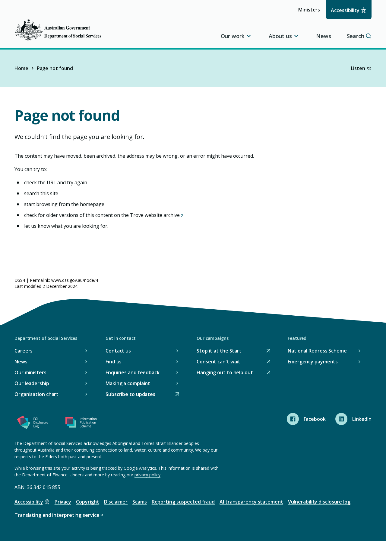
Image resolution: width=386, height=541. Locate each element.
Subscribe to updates (130, 394)
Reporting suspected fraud (183, 501)
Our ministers (30, 372)
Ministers (311, 12)
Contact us (118, 350)
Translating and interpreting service (56, 515)
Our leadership (31, 383)
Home (21, 68)
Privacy (63, 501)
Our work (233, 36)
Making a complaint (128, 383)
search (31, 193)
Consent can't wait (218, 362)
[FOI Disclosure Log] (32, 423)
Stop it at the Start (219, 351)
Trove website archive (156, 215)
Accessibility (345, 10)
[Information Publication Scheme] (81, 423)
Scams (139, 501)
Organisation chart (36, 394)
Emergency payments (313, 361)
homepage (92, 204)
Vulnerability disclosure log (319, 501)
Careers (23, 350)
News (323, 36)
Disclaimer (116, 501)
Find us (114, 361)
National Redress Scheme (317, 350)
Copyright (87, 501)
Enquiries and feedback (133, 372)
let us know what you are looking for (65, 226)
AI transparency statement (251, 501)
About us (280, 36)
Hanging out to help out (225, 373)
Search (355, 36)
